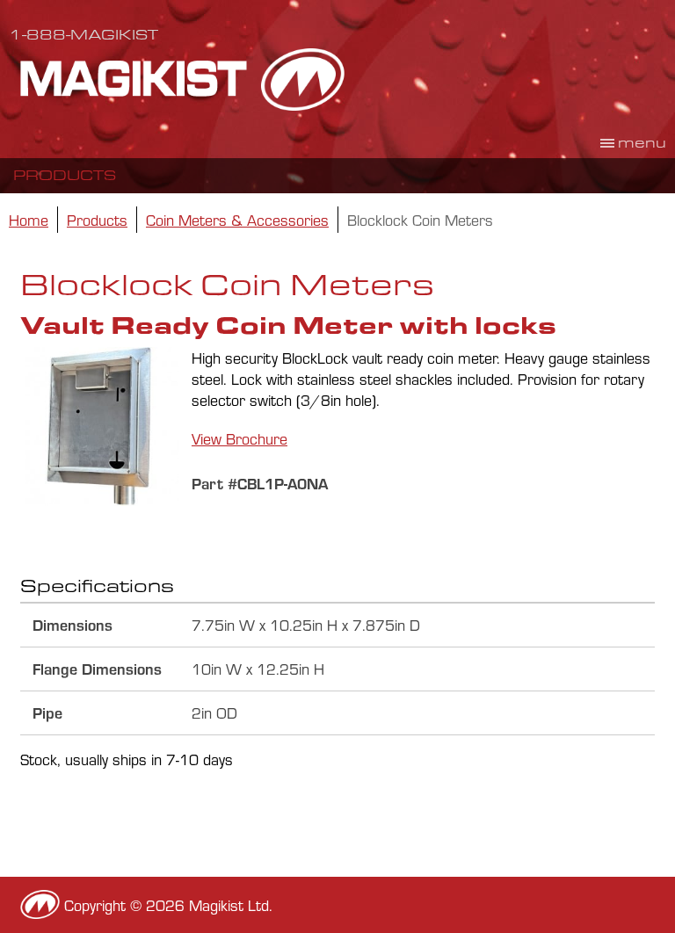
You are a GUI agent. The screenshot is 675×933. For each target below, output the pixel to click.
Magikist (182, 79)
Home (28, 219)
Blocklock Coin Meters (420, 219)
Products (64, 175)
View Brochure (239, 438)
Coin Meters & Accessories (237, 219)
